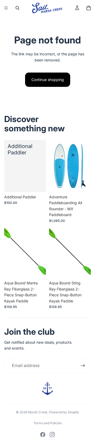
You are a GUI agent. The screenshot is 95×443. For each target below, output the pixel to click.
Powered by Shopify (64, 412)
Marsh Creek (38, 412)
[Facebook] (43, 434)
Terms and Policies (48, 423)
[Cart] (88, 8)
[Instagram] (52, 434)
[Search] (17, 8)
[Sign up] (82, 365)
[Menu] (6, 8)
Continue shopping (47, 79)
